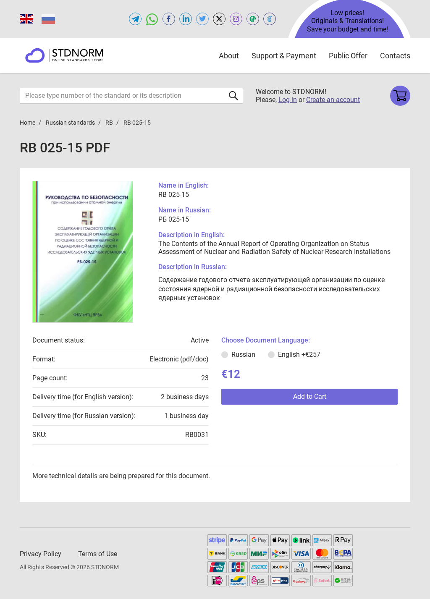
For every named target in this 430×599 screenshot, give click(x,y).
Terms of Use (97, 554)
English (299, 354)
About (229, 55)
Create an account (333, 100)
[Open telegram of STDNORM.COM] (135, 19)
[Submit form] (233, 95)
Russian (243, 354)
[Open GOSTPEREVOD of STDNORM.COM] (252, 19)
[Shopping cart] (400, 96)
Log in (287, 100)
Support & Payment (284, 55)
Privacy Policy (40, 554)
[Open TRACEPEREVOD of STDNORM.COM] (269, 19)
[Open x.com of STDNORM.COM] (219, 19)
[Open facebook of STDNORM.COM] (169, 19)
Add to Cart (309, 396)
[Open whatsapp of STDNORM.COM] (152, 19)
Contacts (395, 55)
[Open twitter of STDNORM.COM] (202, 19)
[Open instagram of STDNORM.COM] (236, 19)
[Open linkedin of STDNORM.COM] (185, 19)
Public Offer (348, 55)
